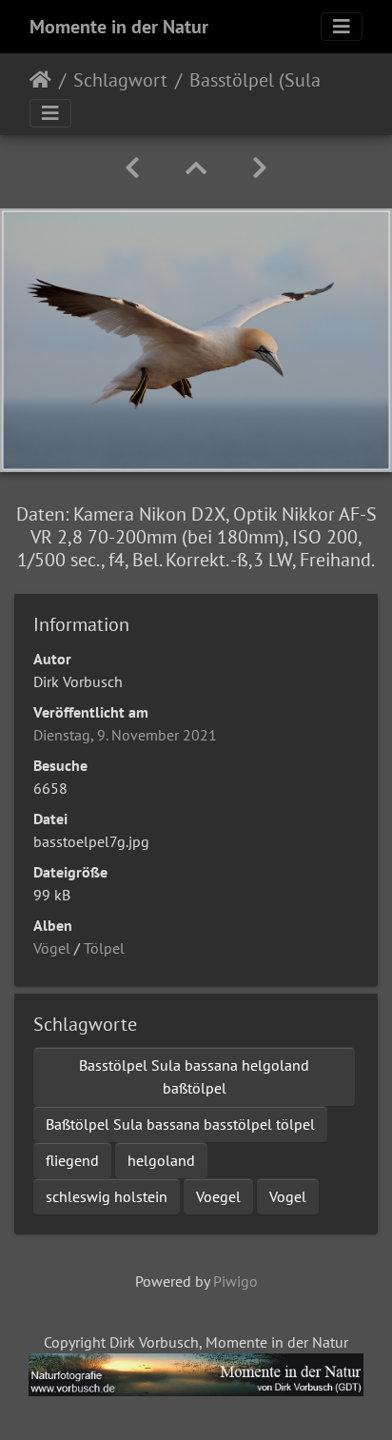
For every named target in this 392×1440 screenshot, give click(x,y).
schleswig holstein (106, 1196)
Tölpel (104, 947)
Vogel (287, 1196)
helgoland (161, 1160)
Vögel (51, 947)
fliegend (72, 1160)
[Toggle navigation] (342, 26)
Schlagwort (120, 80)
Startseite (40, 80)
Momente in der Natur (118, 26)
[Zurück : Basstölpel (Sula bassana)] (132, 168)
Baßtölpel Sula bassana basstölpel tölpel (180, 1124)
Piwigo (235, 1281)
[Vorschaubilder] (196, 168)
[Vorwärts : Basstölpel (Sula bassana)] (259, 168)
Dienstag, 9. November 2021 (125, 734)
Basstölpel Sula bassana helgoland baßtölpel (194, 1076)
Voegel (218, 1196)
